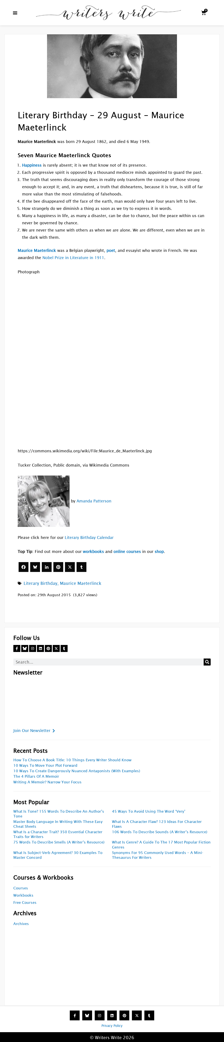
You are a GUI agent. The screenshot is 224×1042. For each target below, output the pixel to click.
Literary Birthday (40, 583)
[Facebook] (23, 567)
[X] (70, 567)
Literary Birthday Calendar (89, 537)
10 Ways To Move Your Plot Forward (45, 765)
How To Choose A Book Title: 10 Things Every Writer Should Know (72, 760)
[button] (15, 12)
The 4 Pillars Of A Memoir (36, 776)
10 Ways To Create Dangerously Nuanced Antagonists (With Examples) (76, 771)
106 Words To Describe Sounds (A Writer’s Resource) (159, 832)
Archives (21, 924)
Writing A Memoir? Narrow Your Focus (47, 782)
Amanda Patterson (94, 501)
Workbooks (23, 895)
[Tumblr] (81, 567)
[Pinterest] (58, 567)
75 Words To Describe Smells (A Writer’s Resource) (59, 842)
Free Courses (25, 903)
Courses (20, 888)
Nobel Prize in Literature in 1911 (73, 257)
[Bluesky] (35, 567)
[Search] (207, 662)
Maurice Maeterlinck (80, 583)
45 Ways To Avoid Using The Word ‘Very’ (148, 811)
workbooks (93, 551)
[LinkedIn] (46, 567)
